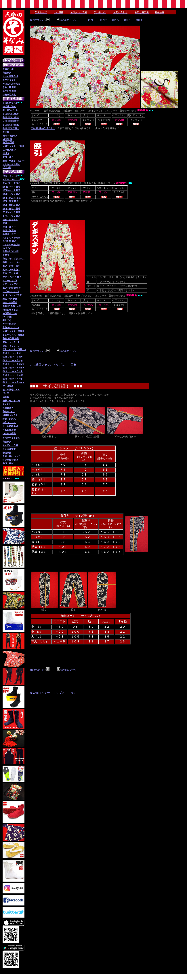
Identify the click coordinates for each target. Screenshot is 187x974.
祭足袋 (6, 132)
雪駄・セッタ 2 (11, 346)
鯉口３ (115, 20)
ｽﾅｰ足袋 (13, 302)
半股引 (6, 255)
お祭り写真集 (9, 94)
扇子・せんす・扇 (11, 400)
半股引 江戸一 (10, 234)
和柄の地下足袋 (10, 310)
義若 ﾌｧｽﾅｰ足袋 (10, 299)
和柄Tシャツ (9, 411)
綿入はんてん (9, 422)
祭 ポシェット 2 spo (12, 356)
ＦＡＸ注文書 (9, 449)
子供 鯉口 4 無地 (11, 124)
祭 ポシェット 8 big (12, 378)
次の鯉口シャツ (68, 20)
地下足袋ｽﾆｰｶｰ (10, 313)
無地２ (139, 20)
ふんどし (7, 404)
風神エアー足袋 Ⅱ (11, 269)
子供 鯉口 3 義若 (11, 121)
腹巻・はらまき (10, 219)
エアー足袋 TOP (11, 266)
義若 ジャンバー (11, 262)
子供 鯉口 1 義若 (11, 114)
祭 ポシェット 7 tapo (13, 375)
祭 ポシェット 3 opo (12, 360)
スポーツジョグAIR (12, 295)
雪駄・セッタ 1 (11, 342)
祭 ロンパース (10, 110)
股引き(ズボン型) (11, 251)
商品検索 (7, 72)
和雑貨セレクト (10, 415)
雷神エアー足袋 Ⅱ (11, 273)
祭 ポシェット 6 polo (13, 371)
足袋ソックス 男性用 (13, 331)
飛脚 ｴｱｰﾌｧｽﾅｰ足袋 (12, 306)
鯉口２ (103, 20)
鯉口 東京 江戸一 (12, 201)
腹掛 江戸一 (10, 157)
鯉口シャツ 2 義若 (11, 190)
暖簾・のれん (9, 419)
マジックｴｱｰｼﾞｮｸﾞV (12, 277)
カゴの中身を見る (11, 83)
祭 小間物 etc (11, 389)
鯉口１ (91, 20)
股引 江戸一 (9, 230)
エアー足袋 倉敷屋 (12, 288)
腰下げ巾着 (8, 386)
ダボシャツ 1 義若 (11, 212)
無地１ (127, 20)
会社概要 (7, 452)
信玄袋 (6, 397)
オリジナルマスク (11, 179)
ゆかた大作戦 (9, 91)
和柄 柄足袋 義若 (11, 338)
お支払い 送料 (10, 445)
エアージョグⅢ (10, 280)
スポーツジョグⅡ (11, 291)
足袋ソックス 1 (11, 327)
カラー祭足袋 (9, 324)
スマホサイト (9, 80)
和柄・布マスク (10, 175)
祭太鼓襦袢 (8, 408)
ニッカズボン (9, 150)
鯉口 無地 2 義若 (11, 208)
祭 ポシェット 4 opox (13, 364)
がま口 (6, 393)
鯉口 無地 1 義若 (11, 205)
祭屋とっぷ (8, 69)
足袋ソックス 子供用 (13, 146)
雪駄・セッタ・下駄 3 (14, 349)
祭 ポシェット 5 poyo (13, 367)
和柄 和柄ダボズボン (13, 258)
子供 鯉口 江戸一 (11, 128)
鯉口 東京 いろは (12, 197)
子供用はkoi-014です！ (43, 128)
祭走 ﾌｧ (6, 302)
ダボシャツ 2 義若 (11, 216)
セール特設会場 (10, 76)
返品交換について (11, 456)
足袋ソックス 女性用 (13, 335)
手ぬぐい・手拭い (11, 183)
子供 (5, 103)
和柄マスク (12, 103)
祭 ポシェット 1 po (12, 353)
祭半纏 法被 (9, 106)
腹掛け (6, 153)
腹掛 (5, 223)
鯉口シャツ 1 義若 (11, 186)
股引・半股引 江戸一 (13, 160)
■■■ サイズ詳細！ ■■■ (56, 386)
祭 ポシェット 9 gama (13, 382)
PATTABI (7, 317)
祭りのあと (8, 320)
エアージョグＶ (10, 284)
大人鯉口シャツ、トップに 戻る (53, 364)
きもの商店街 (9, 87)
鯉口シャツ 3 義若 (11, 194)
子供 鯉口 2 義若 (11, 117)
